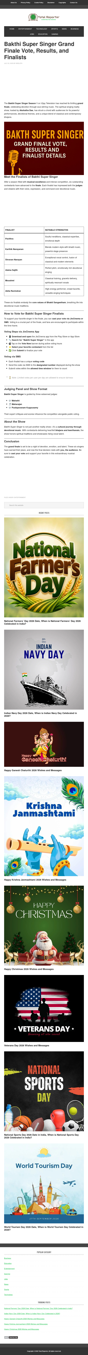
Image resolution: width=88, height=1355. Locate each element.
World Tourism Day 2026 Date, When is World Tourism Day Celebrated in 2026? (43, 1228)
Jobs (6, 1279)
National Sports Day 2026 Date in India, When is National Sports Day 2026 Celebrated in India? (41, 1136)
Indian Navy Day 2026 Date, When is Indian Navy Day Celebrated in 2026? (40, 714)
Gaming (7, 1274)
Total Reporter (44, 17)
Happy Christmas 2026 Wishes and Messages (29, 969)
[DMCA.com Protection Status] (11, 1338)
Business (7, 1258)
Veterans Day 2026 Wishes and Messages (26, 1045)
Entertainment (20, 497)
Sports (6, 1289)
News (6, 1284)
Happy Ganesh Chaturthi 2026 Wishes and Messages (33, 770)
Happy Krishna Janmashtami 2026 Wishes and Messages (35, 879)
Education (8, 1263)
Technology (8, 1294)
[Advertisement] (44, 84)
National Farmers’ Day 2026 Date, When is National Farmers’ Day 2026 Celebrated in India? (42, 622)
